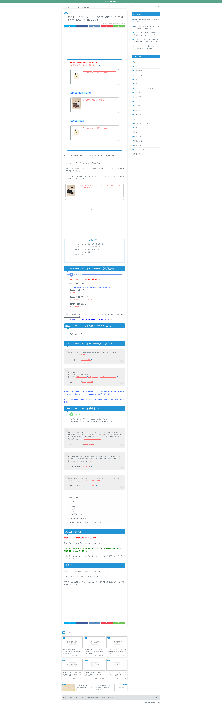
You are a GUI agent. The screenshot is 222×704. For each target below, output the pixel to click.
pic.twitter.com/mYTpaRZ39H (91, 481)
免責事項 (78, 701)
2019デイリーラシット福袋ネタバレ (84, 252)
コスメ (136, 66)
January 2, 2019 (89, 444)
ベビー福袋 (137, 97)
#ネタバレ (95, 377)
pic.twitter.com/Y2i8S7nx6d (108, 377)
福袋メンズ (137, 145)
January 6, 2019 (90, 486)
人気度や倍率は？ (79, 255)
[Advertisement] (94, 45)
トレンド (137, 79)
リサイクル (137, 114)
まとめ (75, 257)
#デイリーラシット (81, 377)
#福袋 (89, 377)
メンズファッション (140, 106)
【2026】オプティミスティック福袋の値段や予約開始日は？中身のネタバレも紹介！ (146, 40)
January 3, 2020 (86, 360)
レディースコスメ (139, 119)
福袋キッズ (137, 136)
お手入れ (137, 62)
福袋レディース (139, 149)
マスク (136, 101)
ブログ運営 (137, 92)
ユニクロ (137, 110)
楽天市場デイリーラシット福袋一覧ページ (85, 65)
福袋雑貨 (137, 154)
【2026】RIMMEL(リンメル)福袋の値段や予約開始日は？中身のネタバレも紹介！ (146, 34)
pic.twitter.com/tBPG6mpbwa (107, 461)
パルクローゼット (75, 306)
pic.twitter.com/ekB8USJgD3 (76, 355)
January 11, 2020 (87, 382)
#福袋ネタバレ (93, 461)
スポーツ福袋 (138, 70)
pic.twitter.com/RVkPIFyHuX (92, 439)
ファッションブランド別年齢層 (144, 88)
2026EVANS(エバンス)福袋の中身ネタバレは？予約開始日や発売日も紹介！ (147, 47)
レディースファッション (142, 123)
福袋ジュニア (138, 141)
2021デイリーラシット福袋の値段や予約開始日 (88, 244)
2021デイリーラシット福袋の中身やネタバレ (87, 247)
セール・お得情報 (139, 75)
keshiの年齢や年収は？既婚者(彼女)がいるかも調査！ (146, 20)
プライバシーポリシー (68, 701)
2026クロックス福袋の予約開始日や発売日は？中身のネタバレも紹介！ (146, 27)
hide (100, 240)
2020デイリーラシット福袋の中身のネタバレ (87, 249)
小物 (135, 127)
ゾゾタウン (73, 293)
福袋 (66, 13)
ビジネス (137, 84)
